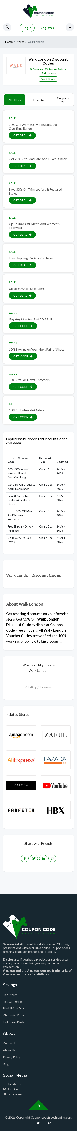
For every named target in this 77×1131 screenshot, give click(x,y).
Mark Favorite (48, 73)
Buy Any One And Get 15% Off (30, 319)
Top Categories (13, 1001)
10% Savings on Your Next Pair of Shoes (36, 349)
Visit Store (48, 79)
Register (47, 28)
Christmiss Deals (14, 1015)
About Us (9, 1050)
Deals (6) (39, 100)
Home (9, 42)
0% (46, 69)
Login (27, 28)
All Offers (14, 100)
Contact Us (10, 1043)
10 (31, 69)
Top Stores (10, 995)
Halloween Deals (13, 1022)
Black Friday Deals (14, 1008)
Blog (6, 1064)
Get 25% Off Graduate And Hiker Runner (38, 159)
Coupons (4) (63, 99)
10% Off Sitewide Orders (26, 410)
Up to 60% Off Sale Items (27, 288)
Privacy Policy (12, 1057)
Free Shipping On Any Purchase (31, 258)
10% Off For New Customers (29, 380)
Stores (20, 42)
